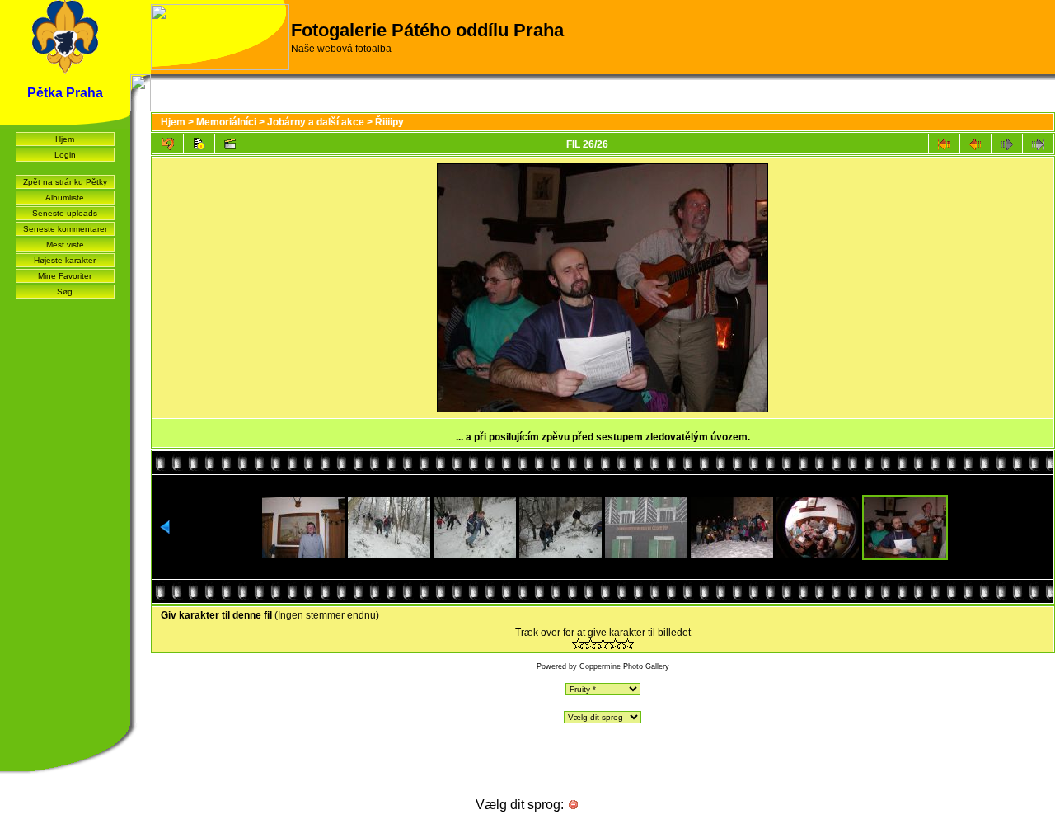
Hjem (64, 139)
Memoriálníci (226, 122)
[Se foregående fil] (975, 143)
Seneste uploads (64, 213)
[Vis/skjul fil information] (199, 143)
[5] (627, 643)
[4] (615, 643)
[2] (590, 643)
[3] (603, 643)
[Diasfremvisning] (230, 143)
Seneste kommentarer (65, 228)
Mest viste (65, 244)
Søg (65, 291)
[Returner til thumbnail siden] (167, 143)
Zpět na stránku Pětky (65, 181)
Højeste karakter (65, 260)
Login (65, 154)
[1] (578, 643)
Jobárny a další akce (315, 122)
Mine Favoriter (64, 275)
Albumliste (64, 197)
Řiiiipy (389, 122)
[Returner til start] (944, 143)
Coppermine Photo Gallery (624, 666)
